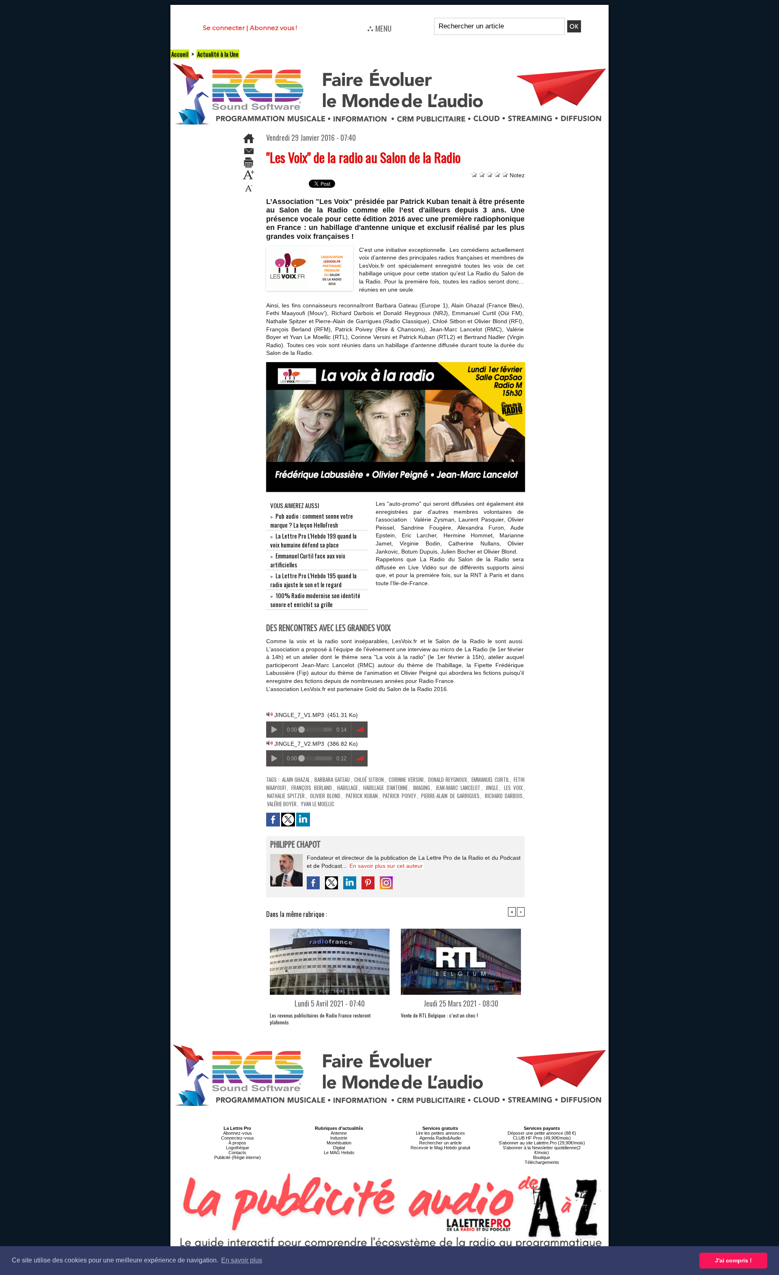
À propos (237, 1142)
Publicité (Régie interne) (237, 1157)
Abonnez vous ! (273, 28)
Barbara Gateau (332, 779)
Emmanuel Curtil (490, 779)
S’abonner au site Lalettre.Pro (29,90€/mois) (542, 1142)
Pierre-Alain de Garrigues (450, 796)
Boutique (541, 1157)
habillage (347, 787)
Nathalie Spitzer (286, 796)
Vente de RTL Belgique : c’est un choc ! (439, 1015)
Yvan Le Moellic (317, 804)
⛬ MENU (379, 28)
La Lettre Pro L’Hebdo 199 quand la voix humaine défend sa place (313, 540)
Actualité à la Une (218, 53)
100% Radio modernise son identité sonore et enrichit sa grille (315, 600)
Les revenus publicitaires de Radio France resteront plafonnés (320, 1019)
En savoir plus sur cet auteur (386, 866)
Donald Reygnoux (447, 779)
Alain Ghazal (296, 779)
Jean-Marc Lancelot (458, 787)
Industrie (338, 1137)
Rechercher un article (440, 1142)
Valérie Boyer (282, 804)
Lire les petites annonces (440, 1133)
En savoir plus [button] (241, 1260)
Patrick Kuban (362, 796)
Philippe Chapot (295, 845)
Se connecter (224, 28)
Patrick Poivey (399, 796)
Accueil (179, 53)
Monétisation (339, 1142)
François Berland (311, 787)
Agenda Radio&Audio (440, 1137)
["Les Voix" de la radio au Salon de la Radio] (309, 248)
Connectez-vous (237, 1137)
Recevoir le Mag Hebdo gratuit (440, 1147)
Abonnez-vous (237, 1133)
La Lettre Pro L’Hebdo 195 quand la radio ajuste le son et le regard (313, 580)
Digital (339, 1147)
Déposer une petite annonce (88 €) (542, 1133)
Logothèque (237, 1147)
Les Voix (513, 787)
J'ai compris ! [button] (733, 1260)
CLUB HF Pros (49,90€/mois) (542, 1137)
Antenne (339, 1133)
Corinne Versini (406, 779)
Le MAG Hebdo (339, 1152)
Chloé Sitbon (369, 779)
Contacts (237, 1152)
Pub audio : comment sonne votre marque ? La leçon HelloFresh (311, 520)
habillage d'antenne (385, 787)
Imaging (421, 787)
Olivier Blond (325, 796)
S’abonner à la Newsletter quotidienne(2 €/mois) (542, 1150)
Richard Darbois (504, 796)
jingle (492, 787)
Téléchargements (542, 1162)
